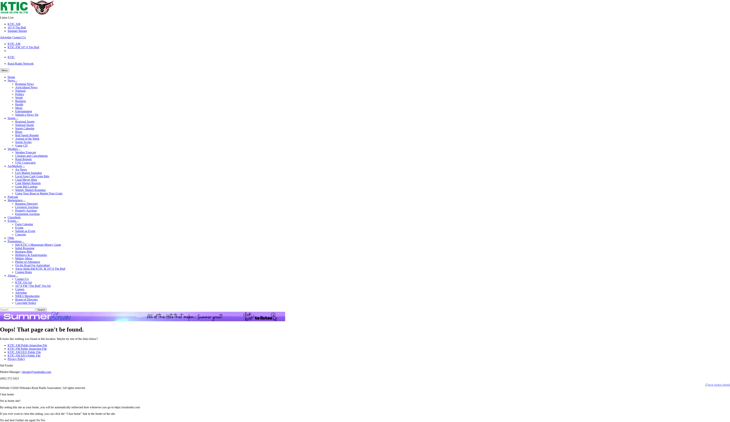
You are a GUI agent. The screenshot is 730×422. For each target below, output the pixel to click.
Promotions (14, 241)
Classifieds (14, 217)
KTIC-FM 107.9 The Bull (23, 47)
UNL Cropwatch (25, 162)
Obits (11, 238)
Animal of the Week (27, 138)
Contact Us (19, 37)
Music (19, 107)
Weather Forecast (25, 152)
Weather (12, 149)
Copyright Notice (25, 303)
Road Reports (23, 159)
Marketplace (15, 200)
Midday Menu (23, 258)
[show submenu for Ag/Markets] (23, 167)
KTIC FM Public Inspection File (27, 348)
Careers (19, 289)
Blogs (18, 131)
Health (19, 104)
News (11, 80)
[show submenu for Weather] (19, 150)
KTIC (11, 57)
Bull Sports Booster (27, 135)
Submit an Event (25, 231)
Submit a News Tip (26, 114)
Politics (19, 94)
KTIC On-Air (23, 282)
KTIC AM (14, 24)
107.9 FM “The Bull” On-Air (33, 285)
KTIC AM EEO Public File (24, 352)
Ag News (21, 169)
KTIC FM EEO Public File (24, 355)
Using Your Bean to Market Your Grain (38, 193)
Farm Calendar (24, 224)
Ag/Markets (15, 166)
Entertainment (23, 111)
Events (12, 220)
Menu (5, 70)
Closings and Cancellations (31, 155)
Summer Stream (17, 31)
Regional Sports (24, 121)
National (20, 90)
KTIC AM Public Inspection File (27, 345)
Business (20, 101)
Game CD (21, 145)
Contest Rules (23, 272)
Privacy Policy (16, 359)
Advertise (6, 37)
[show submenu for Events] (17, 221)
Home (11, 77)
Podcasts (13, 196)
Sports (11, 118)
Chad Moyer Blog (26, 179)
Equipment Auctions (27, 214)
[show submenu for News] (16, 81)
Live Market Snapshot (28, 173)
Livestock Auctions (26, 207)
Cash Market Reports (28, 183)
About (11, 275)
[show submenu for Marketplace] (23, 201)
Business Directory (26, 203)
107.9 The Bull (17, 27)
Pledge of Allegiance (27, 261)
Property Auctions (26, 210)
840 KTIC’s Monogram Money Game (38, 244)
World (19, 97)
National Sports (24, 125)
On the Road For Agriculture (32, 265)
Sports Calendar (24, 128)
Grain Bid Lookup (26, 186)
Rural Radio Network (21, 63)
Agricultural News (26, 87)
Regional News (24, 84)
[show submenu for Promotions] (22, 242)
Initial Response (24, 248)
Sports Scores (23, 142)
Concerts (20, 234)
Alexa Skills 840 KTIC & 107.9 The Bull (40, 268)
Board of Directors (26, 299)
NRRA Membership (27, 296)
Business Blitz (23, 251)
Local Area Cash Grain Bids (32, 176)
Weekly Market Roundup (30, 190)
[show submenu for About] (16, 276)
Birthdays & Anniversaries (31, 255)
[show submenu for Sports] (16, 119)
